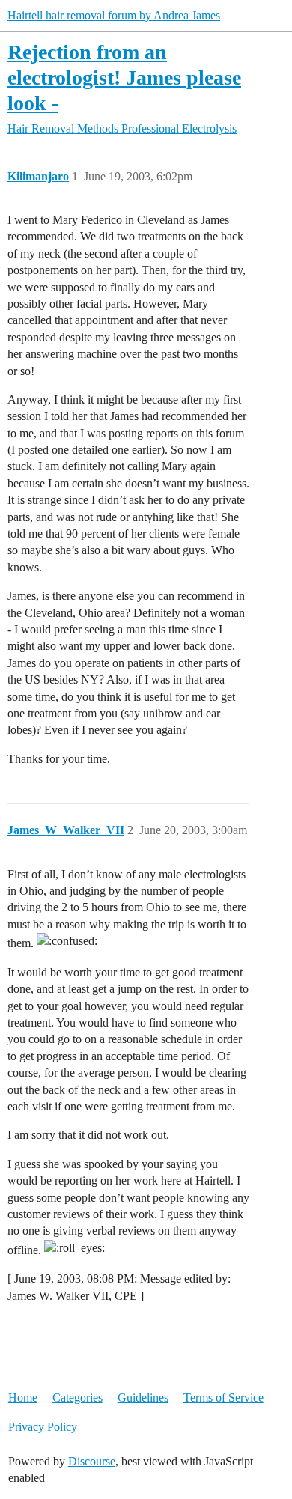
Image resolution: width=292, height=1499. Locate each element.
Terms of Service (223, 1397)
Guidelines (143, 1397)
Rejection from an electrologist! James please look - (124, 77)
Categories (77, 1397)
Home (22, 1397)
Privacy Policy (42, 1426)
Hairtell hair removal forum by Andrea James (113, 15)
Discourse (91, 1461)
